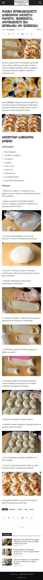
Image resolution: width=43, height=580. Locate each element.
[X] (9, 34)
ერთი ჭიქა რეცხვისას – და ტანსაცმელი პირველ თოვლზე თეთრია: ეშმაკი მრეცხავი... (26, 561)
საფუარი (20, 509)
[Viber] (27, 34)
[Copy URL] (32, 34)
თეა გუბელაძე (11, 29)
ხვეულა (32, 509)
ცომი (26, 509)
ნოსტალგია (12, 509)
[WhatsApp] (18, 34)
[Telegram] (22, 34)
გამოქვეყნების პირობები (26, 574)
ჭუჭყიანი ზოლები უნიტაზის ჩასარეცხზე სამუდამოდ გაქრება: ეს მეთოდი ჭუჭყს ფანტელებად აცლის (26, 541)
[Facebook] (4, 34)
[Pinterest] (13, 34)
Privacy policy (13, 574)
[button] (3, 2)
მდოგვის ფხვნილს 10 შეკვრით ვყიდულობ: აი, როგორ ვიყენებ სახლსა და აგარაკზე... (26, 551)
